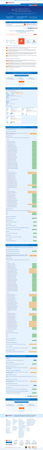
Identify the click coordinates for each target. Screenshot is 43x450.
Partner (36, 2)
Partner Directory (28, 429)
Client (34, 2)
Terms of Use (15, 447)
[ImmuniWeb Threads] (11, 444)
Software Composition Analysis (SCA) (30, 424)
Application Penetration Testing (21, 421)
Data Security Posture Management (22, 430)
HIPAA (10, 247)
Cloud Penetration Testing (21, 424)
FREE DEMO (21, 81)
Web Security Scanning (21, 437)
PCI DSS (10, 129)
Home (7, 22)
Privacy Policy (19, 447)
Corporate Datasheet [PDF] (21, 84)
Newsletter (9, 442)
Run (25, 24)
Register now (29, 0)
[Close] (38, 0)
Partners (28, 427)
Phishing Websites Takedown (21, 434)
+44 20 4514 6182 (21, 441)
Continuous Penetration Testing (21, 427)
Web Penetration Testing (21, 436)
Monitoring (15, 22)
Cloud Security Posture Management (22, 425)
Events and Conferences (15, 428)
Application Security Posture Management (22, 422)
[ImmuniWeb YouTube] (10, 444)
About (26, 22)
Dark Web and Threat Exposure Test (9, 432)
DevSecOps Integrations (8, 425)
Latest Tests (10, 22)
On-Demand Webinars (15, 429)
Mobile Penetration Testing (21, 431)
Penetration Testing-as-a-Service (22, 433)
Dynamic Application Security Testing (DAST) (31, 422)
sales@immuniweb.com (15, 442)
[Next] (41, 0)
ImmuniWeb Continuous (8, 424)
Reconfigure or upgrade (21, 255)
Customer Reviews (14, 422)
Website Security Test (8, 430)
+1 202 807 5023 (28, 441)
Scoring (23, 22)
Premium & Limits (30, 22)
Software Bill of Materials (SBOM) (30, 425)
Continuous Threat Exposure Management (22, 428)
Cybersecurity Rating (8, 433)
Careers (13, 424)
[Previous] (1, 0)
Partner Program (28, 428)
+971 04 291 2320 (34, 441)
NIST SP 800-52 (16, 247)
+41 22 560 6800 (15, 441)
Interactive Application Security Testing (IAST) (31, 421)
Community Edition (8, 427)
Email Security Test (7, 429)
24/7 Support (30, 2)
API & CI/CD (19, 22)
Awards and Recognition (15, 421)
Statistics (35, 22)
